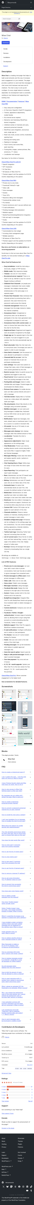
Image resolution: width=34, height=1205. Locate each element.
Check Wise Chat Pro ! (9, 675)
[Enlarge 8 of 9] (30, 718)
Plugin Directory (6, 7)
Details (5, 49)
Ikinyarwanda (10, 1182)
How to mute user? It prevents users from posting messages (11, 845)
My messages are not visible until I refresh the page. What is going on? (12, 796)
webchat (29, 1068)
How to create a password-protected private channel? (10, 802)
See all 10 (29, 1064)
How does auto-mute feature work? (13, 891)
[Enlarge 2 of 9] (14, 703)
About (3, 1138)
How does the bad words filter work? (13, 840)
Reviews (5, 53)
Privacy (4, 1147)
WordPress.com (7, 1166)
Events (20, 1155)
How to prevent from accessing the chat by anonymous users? (11, 885)
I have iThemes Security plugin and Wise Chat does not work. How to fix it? (14, 783)
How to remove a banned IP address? (13, 873)
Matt (4, 1169)
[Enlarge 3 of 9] (14, 715)
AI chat (17, 1068)
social (24, 1068)
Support (5, 66)
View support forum (8, 1113)
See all (30, 1101)
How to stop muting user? (9, 857)
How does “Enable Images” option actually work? (10, 902)
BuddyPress (6, 1175)
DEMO (4, 101)
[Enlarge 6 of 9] (30, 691)
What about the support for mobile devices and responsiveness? (12, 826)
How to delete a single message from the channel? (10, 896)
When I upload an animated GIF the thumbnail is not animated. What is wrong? (14, 987)
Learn (3, 1152)
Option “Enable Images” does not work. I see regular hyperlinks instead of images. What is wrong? (12, 909)
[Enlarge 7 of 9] (30, 703)
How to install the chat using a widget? (13, 815)
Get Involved (22, 1152)
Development (7, 61)
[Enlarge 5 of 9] (14, 739)
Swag (20, 1161)
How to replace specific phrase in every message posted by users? (12, 938)
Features (21, 101)
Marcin (6, 38)
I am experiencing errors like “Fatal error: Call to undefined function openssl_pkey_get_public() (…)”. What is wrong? (12, 1012)
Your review (5, 1101)
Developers (5, 1158)
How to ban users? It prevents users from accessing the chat (11, 862)
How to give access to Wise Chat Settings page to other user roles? (12, 790)
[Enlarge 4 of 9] (14, 727)
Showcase (21, 1138)
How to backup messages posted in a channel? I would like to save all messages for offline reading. (12, 959)
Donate (21, 1158)
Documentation (12, 101)
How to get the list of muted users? (12, 851)
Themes (20, 1141)
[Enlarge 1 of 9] (14, 691)
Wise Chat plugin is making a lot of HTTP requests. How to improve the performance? (10, 945)
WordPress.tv (6, 1161)
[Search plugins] (19, 18)
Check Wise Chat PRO (9, 180)
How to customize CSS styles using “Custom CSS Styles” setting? (12, 952)
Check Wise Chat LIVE (9, 228)
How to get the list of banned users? (13, 868)
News (3, 1141)
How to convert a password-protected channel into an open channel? (14, 808)
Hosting (4, 1144)
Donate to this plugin (8, 1128)
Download (6, 42)
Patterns (20, 1147)
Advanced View (6, 1073)
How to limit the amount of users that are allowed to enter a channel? (13, 973)
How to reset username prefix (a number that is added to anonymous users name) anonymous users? (13, 980)
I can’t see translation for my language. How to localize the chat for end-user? (13, 820)
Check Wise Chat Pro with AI (11, 162)
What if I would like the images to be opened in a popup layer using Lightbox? (14, 916)
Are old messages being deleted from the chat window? (11, 966)
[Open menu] (31, 2)
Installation (6, 57)
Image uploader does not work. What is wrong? (9, 932)
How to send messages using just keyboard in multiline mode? (11, 1020)
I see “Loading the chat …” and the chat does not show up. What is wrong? (14, 777)
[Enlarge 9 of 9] (30, 732)
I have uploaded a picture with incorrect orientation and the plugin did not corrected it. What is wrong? (13, 1003)
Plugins (20, 1144)
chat (21, 1068)
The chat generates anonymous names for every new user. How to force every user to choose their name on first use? (14, 833)
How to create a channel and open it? (13, 772)
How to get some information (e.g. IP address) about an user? (11, 878)
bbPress (5, 1172)
